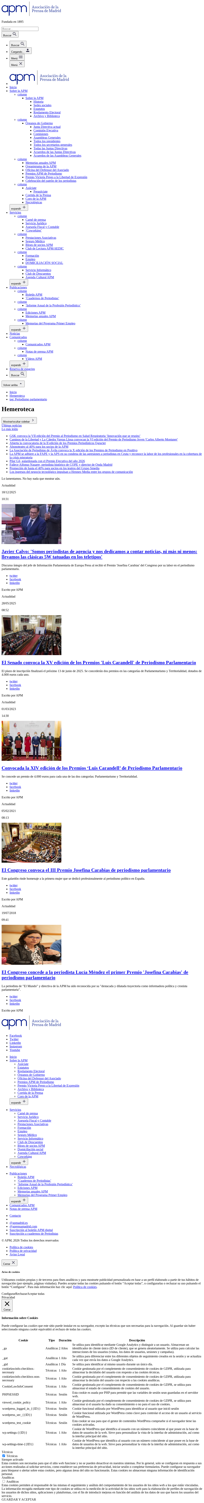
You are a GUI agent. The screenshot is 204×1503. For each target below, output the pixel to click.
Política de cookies (85, 1287)
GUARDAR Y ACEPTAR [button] (19, 1499)
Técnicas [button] (7, 1452)
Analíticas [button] (8, 1477)
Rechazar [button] (21, 1293)
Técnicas (12, 1456)
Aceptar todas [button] (35, 1293)
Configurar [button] (8, 1293)
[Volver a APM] (31, 15)
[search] (18, 44)
